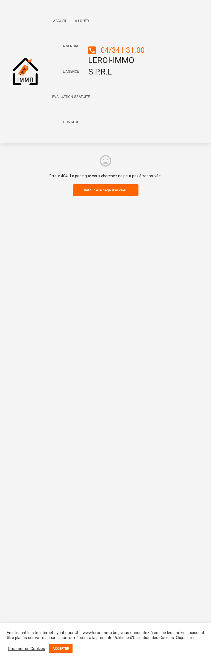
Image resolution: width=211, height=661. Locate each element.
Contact (71, 122)
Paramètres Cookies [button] (26, 648)
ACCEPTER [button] (60, 648)
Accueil (60, 21)
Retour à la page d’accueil (105, 190)
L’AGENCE (71, 71)
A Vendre (71, 46)
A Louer (82, 21)
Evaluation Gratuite (71, 97)
